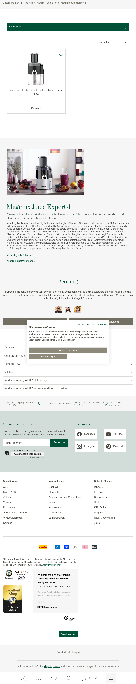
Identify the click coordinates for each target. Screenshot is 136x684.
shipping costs (52, 666)
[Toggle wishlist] (61, 54)
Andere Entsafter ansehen (21, 261)
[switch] (21, 578)
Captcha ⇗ (36, 457)
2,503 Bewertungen (47, 607)
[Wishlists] (39, 678)
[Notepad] (54, 678)
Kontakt (7, 523)
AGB (5, 487)
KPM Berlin (100, 507)
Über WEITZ (55, 487)
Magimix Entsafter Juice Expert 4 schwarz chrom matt (36, 92)
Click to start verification (27, 454)
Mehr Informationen (52, 565)
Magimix (98, 512)
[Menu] (111, 678)
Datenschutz (55, 512)
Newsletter (55, 502)
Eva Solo (98, 492)
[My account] (23, 678)
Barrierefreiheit (57, 517)
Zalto (97, 523)
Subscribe (59, 442)
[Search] (68, 678)
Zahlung (7, 497)
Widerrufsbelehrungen (15, 512)
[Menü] (27, 571)
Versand (7, 502)
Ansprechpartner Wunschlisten (65, 497)
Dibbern (98, 487)
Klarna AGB (9, 492)
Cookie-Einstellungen (68, 652)
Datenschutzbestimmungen (92, 324)
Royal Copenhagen (104, 517)
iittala (97, 502)
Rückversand (10, 507)
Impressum (55, 507)
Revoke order (68, 634)
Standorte (54, 492)
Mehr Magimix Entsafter (19, 255)
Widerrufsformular (13, 517)
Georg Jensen (101, 497)
